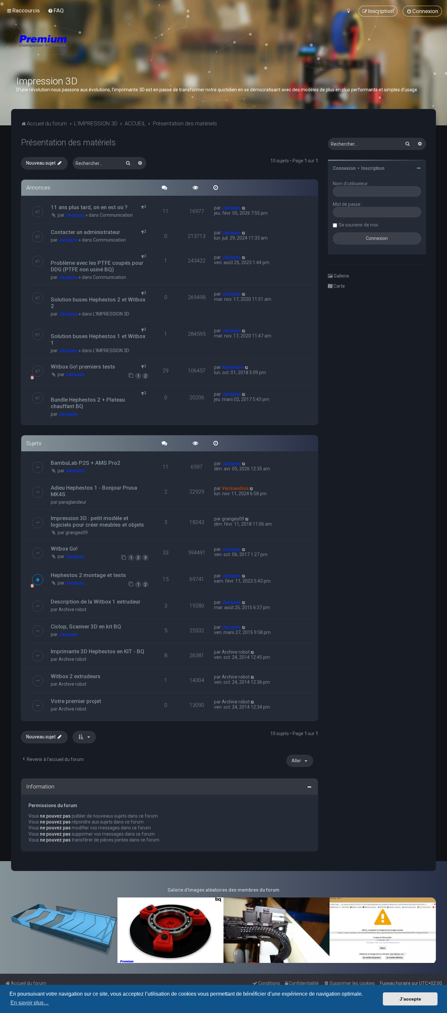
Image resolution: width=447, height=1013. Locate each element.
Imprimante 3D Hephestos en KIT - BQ (97, 651)
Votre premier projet (76, 701)
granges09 (76, 532)
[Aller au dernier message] (244, 207)
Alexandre (233, 367)
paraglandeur (72, 502)
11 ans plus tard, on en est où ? (89, 207)
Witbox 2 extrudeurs (75, 676)
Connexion (344, 168)
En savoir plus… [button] (29, 1002)
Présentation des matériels (68, 142)
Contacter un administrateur (85, 232)
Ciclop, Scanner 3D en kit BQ (86, 626)
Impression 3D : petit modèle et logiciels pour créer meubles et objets (97, 521)
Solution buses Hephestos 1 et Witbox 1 (98, 339)
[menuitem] (55, 10)
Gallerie (341, 276)
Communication (116, 215)
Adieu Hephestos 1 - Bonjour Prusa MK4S (94, 490)
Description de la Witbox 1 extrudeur (95, 601)
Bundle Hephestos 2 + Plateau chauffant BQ (88, 402)
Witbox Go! (64, 548)
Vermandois (235, 488)
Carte (338, 286)
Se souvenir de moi (358, 224)
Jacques (74, 215)
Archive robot (72, 609)
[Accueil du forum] (81, 49)
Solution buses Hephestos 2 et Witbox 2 (98, 302)
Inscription (372, 168)
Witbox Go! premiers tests (83, 366)
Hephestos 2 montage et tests (88, 575)
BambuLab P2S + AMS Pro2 (85, 463)
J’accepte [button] (410, 999)
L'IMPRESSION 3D (111, 314)
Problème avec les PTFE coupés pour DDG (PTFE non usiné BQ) (97, 266)
